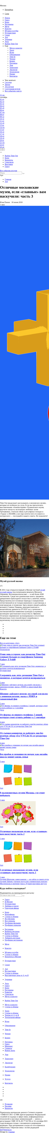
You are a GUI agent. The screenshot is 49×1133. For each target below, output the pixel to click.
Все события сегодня (8, 171)
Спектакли (9, 162)
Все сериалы (10, 921)
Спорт (7, 35)
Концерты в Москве (13, 957)
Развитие (8, 992)
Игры (12, 52)
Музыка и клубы (11, 31)
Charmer (11, 1132)
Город (7, 20)
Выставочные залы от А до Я (17, 975)
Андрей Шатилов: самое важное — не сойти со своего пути (24, 879)
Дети (7, 42)
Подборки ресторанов (14, 940)
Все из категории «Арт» (10, 643)
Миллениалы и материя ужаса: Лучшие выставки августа (23, 884)
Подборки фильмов (13, 923)
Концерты (9, 160)
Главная (8, 179)
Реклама (8, 1106)
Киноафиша (10, 914)
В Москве (9, 902)
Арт (6, 37)
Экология (13, 70)
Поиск (7, 18)
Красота (8, 29)
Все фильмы (10, 919)
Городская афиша (12, 908)
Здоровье (8, 39)
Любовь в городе (12, 906)
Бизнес (12, 61)
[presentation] (1, 149)
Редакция (8, 1104)
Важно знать (10, 1050)
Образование (15, 55)
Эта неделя (9, 87)
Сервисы (8, 1048)
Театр (12, 50)
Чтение (12, 59)
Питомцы (13, 63)
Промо (12, 74)
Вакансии (9, 1108)
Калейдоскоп (10, 1067)
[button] (1, 152)
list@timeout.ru (6, 1130)
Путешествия (10, 33)
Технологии (14, 72)
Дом (11, 65)
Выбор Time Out (11, 44)
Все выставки (10, 971)
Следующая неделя (12, 89)
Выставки (9, 164)
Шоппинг (9, 1046)
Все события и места (13, 91)
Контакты (13, 76)
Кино (7, 22)
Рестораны (9, 24)
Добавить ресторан (12, 938)
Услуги (7, 1079)
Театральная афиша (12, 1017)
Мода (7, 26)
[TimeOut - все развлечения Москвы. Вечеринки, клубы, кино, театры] (5, 3)
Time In (12, 57)
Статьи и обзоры (11, 917)
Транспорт (14, 67)
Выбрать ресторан (12, 931)
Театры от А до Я (12, 1015)
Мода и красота (16, 48)
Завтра (7, 85)
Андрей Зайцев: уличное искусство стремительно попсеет (23, 882)
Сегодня (8, 82)
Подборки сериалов (13, 925)
